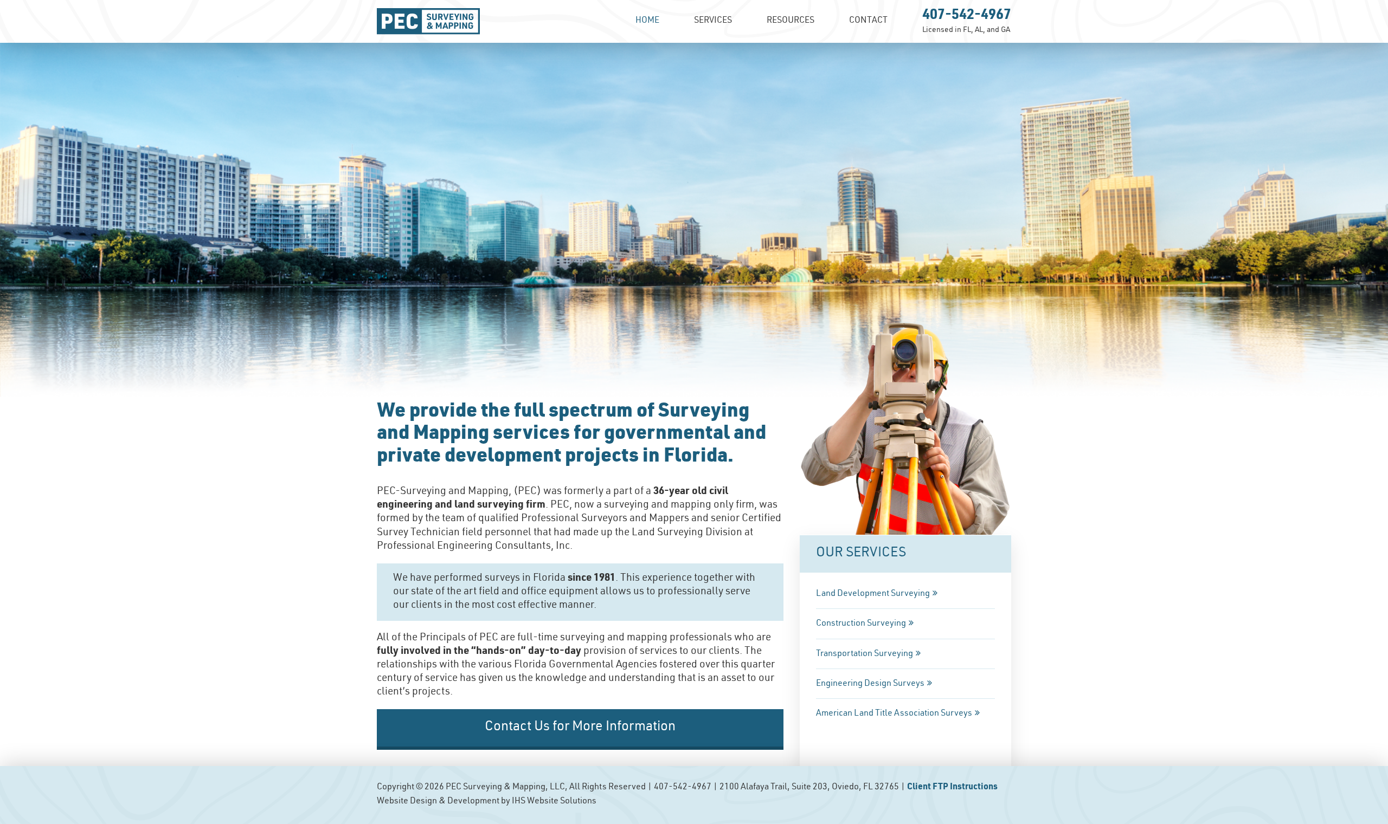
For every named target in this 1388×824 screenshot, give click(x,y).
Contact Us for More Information (580, 727)
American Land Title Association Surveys (894, 714)
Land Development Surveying (873, 594)
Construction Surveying (861, 624)
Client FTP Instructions (952, 787)
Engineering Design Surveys (870, 684)
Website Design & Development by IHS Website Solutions (486, 801)
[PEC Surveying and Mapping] (428, 21)
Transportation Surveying (864, 654)
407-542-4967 (966, 16)
